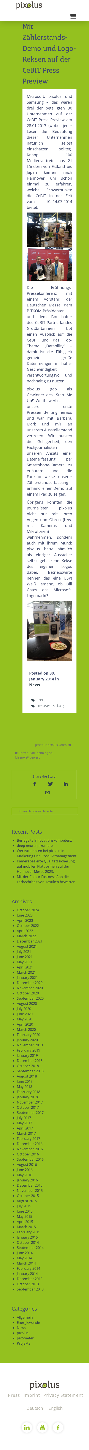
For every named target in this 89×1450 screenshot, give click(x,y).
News (34, 684)
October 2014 (28, 1242)
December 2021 (30, 941)
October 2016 (28, 1154)
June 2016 (25, 1169)
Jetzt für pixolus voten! (51, 745)
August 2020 (27, 1003)
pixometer (25, 1338)
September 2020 (30, 998)
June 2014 (25, 1252)
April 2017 (25, 1128)
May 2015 (24, 1216)
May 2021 (24, 962)
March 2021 (26, 972)
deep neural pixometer (35, 845)
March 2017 (26, 1133)
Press (14, 1395)
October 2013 (28, 1284)
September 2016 (30, 1159)
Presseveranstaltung (50, 706)
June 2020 (25, 1014)
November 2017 (30, 1102)
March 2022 (26, 936)
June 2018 (25, 1081)
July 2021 (24, 951)
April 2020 (25, 1024)
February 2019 (28, 1050)
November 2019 (30, 1045)
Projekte (23, 1343)
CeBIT (40, 700)
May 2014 (24, 1258)
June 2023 (25, 915)
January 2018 (27, 1097)
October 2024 (28, 910)
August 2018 (27, 1076)
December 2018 (30, 1060)
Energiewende (28, 1322)
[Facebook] (34, 783)
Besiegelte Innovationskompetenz (44, 840)
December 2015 (30, 1185)
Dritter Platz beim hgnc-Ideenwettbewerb (34, 755)
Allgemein (25, 1317)
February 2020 (28, 1034)
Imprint (32, 1395)
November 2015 (30, 1190)
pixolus (23, 1333)
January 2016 (27, 1180)
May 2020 (24, 1019)
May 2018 (24, 1086)
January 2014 (27, 1273)
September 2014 (30, 1247)
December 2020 (30, 982)
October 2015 (28, 1195)
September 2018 (30, 1071)
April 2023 (25, 920)
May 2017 (24, 1123)
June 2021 (25, 956)
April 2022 (25, 930)
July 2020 (24, 1008)
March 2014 (26, 1263)
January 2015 (27, 1237)
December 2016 (30, 1143)
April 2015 (25, 1221)
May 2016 (24, 1175)
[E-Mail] (47, 792)
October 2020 (28, 993)
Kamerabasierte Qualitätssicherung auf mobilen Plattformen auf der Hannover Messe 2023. (46, 866)
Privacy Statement (63, 1395)
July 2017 (24, 1117)
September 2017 (30, 1112)
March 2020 (26, 1029)
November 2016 (30, 1149)
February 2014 (28, 1268)
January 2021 (27, 977)
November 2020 (30, 988)
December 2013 (30, 1278)
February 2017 (28, 1138)
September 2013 (30, 1289)
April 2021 (25, 967)
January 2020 (27, 1040)
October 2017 (28, 1107)
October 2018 (28, 1065)
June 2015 (25, 1211)
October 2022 (28, 925)
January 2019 (27, 1055)
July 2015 (24, 1206)
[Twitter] (50, 783)
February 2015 (28, 1232)
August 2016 (27, 1164)
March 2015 (26, 1226)
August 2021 (27, 946)
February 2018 (28, 1091)
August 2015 (27, 1201)
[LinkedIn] (65, 783)
